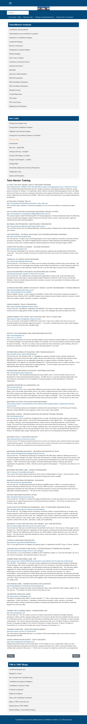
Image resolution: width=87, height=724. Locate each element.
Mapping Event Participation (18, 106)
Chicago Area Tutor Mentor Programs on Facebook (24, 135)
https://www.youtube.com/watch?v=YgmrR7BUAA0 (21, 631)
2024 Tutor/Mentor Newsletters (18, 86)
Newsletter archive (15, 90)
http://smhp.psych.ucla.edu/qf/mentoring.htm (20, 472)
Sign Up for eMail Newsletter (18, 74)
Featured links (13, 143)
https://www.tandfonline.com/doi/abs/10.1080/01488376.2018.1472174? (29, 214)
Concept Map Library (15, 94)
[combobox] (18, 13)
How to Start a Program (16, 58)
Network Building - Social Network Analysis (22, 710)
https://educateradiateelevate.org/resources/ (20, 290)
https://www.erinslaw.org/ (14, 387)
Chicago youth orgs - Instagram (19, 151)
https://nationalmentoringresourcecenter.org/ (20, 497)
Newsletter (12, 70)
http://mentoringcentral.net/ (15, 416)
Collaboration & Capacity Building (19, 50)
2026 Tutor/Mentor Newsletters (18, 82)
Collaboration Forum (15, 172)
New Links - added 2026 (16, 147)
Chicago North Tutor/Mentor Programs (21, 127)
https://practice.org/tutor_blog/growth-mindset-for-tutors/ (24, 319)
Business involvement (16, 46)
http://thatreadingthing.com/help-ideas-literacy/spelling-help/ (25, 586)
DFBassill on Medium (15, 693)
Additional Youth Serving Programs (20, 131)
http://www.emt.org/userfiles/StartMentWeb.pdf (21, 542)
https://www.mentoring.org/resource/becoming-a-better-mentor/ (26, 226)
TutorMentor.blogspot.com (17, 669)
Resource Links (14, 139)
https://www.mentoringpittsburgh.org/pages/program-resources (26, 453)
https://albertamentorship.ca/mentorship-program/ (21, 439)
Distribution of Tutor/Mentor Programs (20, 38)
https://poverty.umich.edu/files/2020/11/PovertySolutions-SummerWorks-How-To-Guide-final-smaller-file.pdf (40, 561)
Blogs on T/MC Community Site (19, 702)
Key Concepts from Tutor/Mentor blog (20, 677)
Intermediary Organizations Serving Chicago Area (24, 168)
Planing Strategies (14, 54)
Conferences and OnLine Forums (19, 62)
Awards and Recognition (16, 176)
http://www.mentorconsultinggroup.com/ (19, 596)
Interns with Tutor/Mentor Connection (20, 698)
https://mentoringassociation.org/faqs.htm (19, 373)
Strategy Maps (13, 163)
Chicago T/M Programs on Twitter (19, 155)
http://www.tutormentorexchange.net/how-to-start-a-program (25, 551)
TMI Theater (13, 98)
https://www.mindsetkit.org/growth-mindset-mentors (22, 306)
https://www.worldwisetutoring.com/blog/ (19, 292)
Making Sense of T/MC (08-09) (18, 706)
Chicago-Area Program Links (18, 123)
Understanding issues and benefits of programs (23, 33)
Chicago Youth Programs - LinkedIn (20, 159)
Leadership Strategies (16, 42)
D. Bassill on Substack (16, 689)
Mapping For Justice (15, 673)
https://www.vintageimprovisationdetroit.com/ (20, 642)
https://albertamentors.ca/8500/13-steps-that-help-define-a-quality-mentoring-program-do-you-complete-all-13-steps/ (42, 187)
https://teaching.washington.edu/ (17, 249)
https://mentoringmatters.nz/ (15, 335)
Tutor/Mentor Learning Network (18, 29)
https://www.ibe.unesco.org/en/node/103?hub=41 (22, 354)
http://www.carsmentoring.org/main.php (19, 236)
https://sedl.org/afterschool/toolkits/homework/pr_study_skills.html (27, 203)
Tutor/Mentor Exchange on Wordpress (21, 681)
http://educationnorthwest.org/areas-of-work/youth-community (25, 274)
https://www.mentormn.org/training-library (19, 482)
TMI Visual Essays (15, 102)
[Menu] (10, 3)
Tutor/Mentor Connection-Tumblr (19, 685)
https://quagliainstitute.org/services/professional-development (26, 509)
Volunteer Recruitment (16, 66)
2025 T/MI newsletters (16, 78)
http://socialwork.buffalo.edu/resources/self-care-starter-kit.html (26, 526)
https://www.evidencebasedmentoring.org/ (19, 261)
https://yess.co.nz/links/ (14, 337)
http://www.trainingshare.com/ (16, 613)
